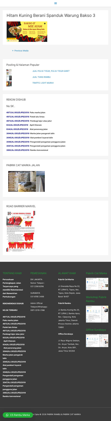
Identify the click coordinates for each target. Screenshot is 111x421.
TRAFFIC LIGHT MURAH (43, 83)
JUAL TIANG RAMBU (41, 77)
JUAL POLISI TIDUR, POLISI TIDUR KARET (51, 71)
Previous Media (20, 50)
